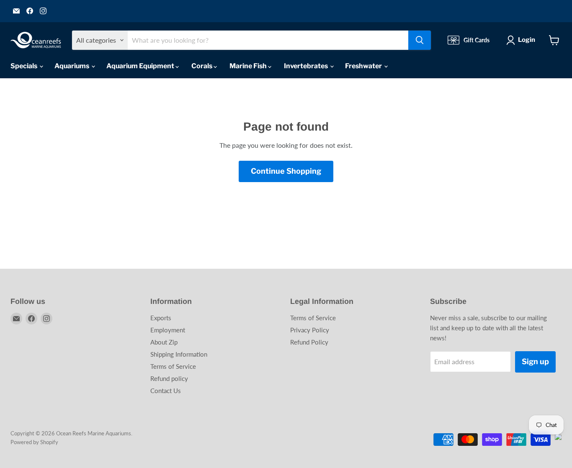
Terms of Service (173, 366)
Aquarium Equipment (140, 66)
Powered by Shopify (34, 442)
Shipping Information (178, 354)
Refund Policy (309, 342)
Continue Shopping (286, 171)
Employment (167, 330)
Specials (24, 66)
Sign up (535, 361)
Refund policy (169, 378)
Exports (160, 317)
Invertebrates (306, 66)
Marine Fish (248, 66)
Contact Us (165, 390)
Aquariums (72, 66)
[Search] (419, 40)
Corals (202, 66)
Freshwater (364, 66)
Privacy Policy (309, 330)
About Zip (164, 342)
